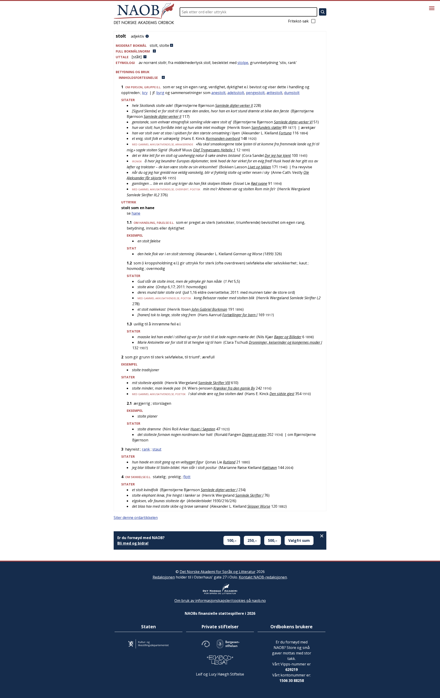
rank (146, 449)
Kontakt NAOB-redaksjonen (263, 577)
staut (156, 449)
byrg (160, 92)
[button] (220, 45)
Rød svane (259, 183)
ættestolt (274, 92)
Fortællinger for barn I (239, 314)
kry (145, 92)
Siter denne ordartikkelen (136, 517)
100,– (231, 540)
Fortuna (285, 133)
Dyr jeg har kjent (278, 155)
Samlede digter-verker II (234, 105)
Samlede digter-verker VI (293, 122)
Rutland (229, 462)
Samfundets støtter (266, 127)
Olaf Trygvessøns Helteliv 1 (214, 149)
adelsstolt (235, 92)
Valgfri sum (299, 540)
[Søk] (322, 12)
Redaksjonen (164, 577)
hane (136, 213)
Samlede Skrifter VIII (214, 382)
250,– (252, 540)
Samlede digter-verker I (219, 489)
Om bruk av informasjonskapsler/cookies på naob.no (220, 600)
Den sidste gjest (282, 393)
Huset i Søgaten (202, 429)
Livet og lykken (259, 166)
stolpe (242, 62)
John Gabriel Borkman (209, 309)
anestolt (218, 92)
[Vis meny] (431, 8)
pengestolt (255, 92)
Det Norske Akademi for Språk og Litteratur (218, 571)
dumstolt (292, 92)
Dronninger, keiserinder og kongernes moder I (285, 342)
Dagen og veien (254, 434)
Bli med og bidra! (132, 543)
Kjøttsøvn (269, 467)
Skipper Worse (258, 506)
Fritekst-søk (298, 21)
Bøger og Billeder (287, 336)
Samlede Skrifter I (249, 495)
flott (186, 476)
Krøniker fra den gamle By (234, 388)
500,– (272, 540)
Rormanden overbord (223, 138)
